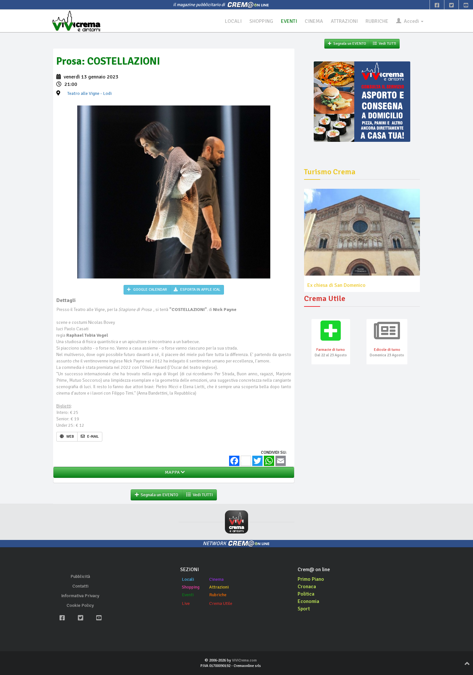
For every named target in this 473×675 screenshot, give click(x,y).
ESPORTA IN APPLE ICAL (199, 289)
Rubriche (218, 594)
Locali (188, 579)
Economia (308, 601)
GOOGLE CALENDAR (149, 289)
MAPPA (172, 472)
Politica (306, 594)
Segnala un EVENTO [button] (158, 494)
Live (186, 603)
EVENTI (289, 21)
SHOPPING (261, 21)
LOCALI (233, 21)
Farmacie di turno (330, 349)
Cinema (216, 579)
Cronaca (307, 586)
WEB (69, 436)
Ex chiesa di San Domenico (336, 285)
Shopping (190, 587)
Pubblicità (80, 576)
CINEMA (314, 21)
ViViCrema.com (244, 660)
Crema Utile (220, 603)
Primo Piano (311, 579)
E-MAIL (92, 436)
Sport (304, 609)
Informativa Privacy (80, 595)
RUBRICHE (377, 21)
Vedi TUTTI (202, 494)
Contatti (80, 586)
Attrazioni (219, 587)
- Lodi (89, 93)
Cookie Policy (80, 605)
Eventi (188, 594)
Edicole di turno (387, 349)
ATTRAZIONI (344, 21)
